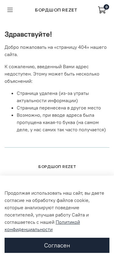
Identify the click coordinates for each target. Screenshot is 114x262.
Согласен (57, 245)
